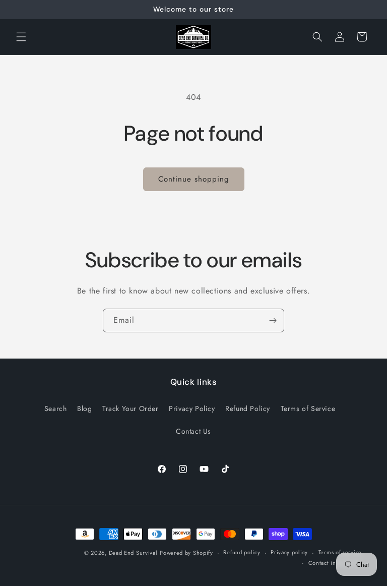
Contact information (335, 563)
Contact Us (193, 431)
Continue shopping (193, 179)
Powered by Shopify (186, 553)
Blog (84, 408)
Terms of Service (308, 408)
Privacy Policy (192, 408)
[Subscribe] (273, 320)
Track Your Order (130, 408)
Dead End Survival (133, 553)
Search (55, 408)
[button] (21, 37)
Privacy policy (289, 552)
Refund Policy (247, 408)
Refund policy (241, 552)
